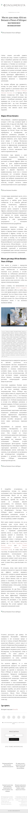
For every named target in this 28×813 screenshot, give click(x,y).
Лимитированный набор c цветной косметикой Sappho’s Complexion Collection (21, 801)
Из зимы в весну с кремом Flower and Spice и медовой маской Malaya (20, 766)
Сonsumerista (16, 810)
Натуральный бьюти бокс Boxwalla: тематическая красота (7, 765)
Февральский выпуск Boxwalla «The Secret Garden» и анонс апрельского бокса (20, 787)
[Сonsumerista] (14, 6)
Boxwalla (15, 709)
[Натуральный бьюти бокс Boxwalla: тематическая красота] (7, 755)
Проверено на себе (14, 12)
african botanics (8, 722)
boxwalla (15, 722)
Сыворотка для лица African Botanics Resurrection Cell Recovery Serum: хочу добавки (7, 788)
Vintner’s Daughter (21, 288)
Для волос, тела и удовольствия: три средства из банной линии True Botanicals (7, 801)
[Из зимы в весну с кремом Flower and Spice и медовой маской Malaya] (20, 755)
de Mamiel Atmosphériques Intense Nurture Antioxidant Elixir (14, 547)
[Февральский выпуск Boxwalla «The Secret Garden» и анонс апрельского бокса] (20, 776)
